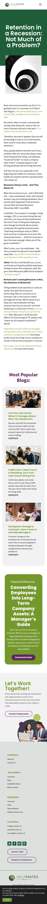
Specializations (13, 808)
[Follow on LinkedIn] (9, 844)
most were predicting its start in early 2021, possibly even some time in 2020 (23, 114)
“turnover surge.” (11, 274)
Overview (11, 777)
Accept (7, 900)
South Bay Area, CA (14, 829)
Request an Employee (21, 860)
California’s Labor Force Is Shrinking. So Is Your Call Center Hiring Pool (22, 472)
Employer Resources (15, 812)
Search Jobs (17, 852)
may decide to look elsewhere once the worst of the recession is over (22, 256)
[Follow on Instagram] (19, 844)
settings (21, 895)
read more (13, 438)
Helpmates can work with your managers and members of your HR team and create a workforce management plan (23, 331)
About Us (10, 759)
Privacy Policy (18, 885)
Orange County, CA (14, 826)
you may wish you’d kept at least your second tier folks (23, 311)
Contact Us (11, 763)
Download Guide (23, 657)
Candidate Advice (14, 784)
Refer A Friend (12, 787)
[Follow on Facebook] (14, 844)
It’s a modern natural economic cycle (22, 130)
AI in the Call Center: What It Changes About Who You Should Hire (22, 416)
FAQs (9, 780)
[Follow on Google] (24, 844)
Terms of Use (29, 885)
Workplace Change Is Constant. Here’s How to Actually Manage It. (22, 529)
